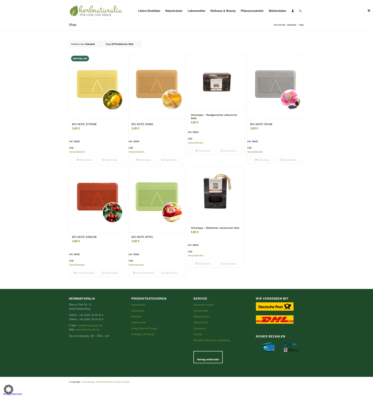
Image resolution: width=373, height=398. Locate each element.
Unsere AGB (200, 310)
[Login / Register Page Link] (293, 10)
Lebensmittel (138, 322)
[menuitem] (149, 10)
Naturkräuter (138, 304)
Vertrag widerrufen (208, 359)
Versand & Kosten (203, 304)
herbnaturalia (88, 381)
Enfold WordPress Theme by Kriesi (112, 381)
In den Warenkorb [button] (85, 272)
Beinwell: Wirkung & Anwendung (211, 340)
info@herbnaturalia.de (90, 325)
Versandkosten (77, 151)
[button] (8, 389)
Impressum (199, 328)
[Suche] (300, 10)
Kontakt (197, 334)
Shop (72, 24)
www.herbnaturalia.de (87, 329)
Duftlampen (137, 310)
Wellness (136, 316)
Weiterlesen (85, 159)
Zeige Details (111, 159)
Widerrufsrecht (201, 316)
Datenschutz (200, 322)
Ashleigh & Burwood (142, 334)
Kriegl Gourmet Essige (144, 328)
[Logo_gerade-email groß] (96, 10)
